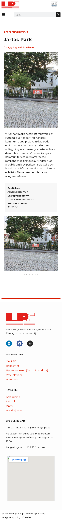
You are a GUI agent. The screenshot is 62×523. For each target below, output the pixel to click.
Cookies (26, 517)
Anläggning (13, 397)
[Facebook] (20, 343)
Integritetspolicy (11, 517)
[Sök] (58, 14)
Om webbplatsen (33, 513)
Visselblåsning (14, 375)
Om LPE (11, 361)
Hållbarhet (12, 366)
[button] (24, 274)
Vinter (9, 406)
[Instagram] (30, 343)
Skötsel (10, 401)
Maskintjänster (15, 410)
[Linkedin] (9, 343)
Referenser (13, 379)
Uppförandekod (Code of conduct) (27, 370)
